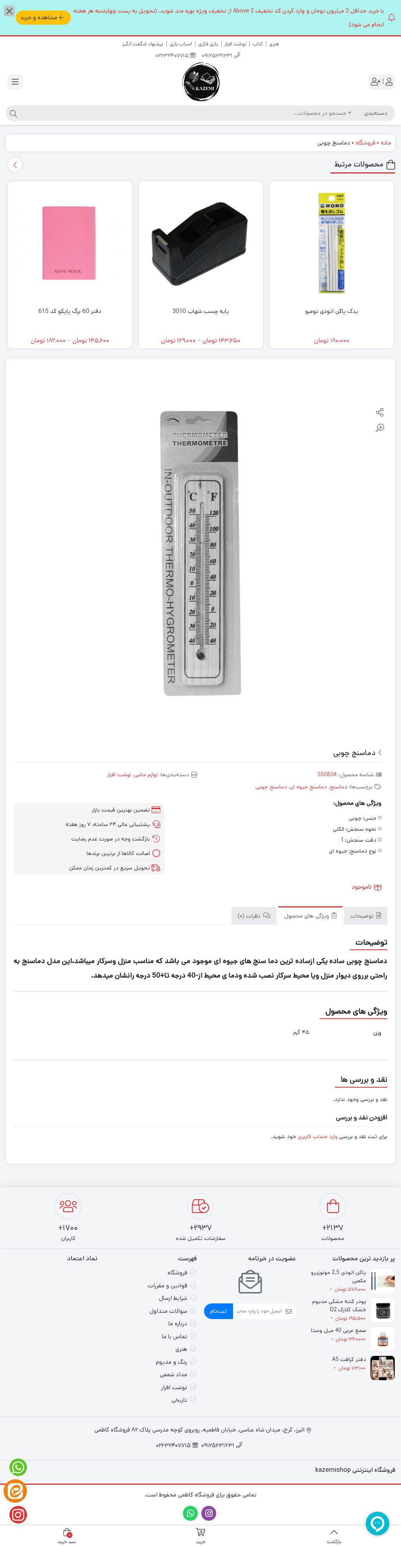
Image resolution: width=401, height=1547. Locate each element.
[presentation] (15, 165)
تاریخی (179, 1400)
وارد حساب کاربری (318, 1136)
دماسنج (338, 787)
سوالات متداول (168, 1311)
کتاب (258, 44)
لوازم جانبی (146, 775)
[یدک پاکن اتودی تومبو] (332, 243)
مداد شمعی (173, 1374)
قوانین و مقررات (167, 1285)
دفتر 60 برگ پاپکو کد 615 (69, 311)
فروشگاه (365, 143)
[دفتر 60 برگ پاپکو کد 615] (70, 243)
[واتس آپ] (15, 1467)
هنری (274, 44)
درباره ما (177, 1323)
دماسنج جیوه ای (308, 787)
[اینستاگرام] (15, 1515)
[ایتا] (15, 1491)
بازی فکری (208, 44)
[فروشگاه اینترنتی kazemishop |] (200, 81)
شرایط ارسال (173, 1298)
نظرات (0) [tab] (250, 916)
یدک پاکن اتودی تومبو (331, 311)
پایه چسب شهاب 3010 (201, 311)
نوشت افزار (235, 44)
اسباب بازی (181, 44)
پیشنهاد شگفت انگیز (142, 44)
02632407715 (172, 56)
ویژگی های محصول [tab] (307, 916)
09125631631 (218, 56)
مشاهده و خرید (38, 17)
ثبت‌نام (218, 1311)
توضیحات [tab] (362, 916)
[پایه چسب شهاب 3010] (201, 243)
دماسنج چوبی (271, 787)
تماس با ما (174, 1336)
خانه (386, 143)
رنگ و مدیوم (171, 1362)
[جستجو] (12, 113)
